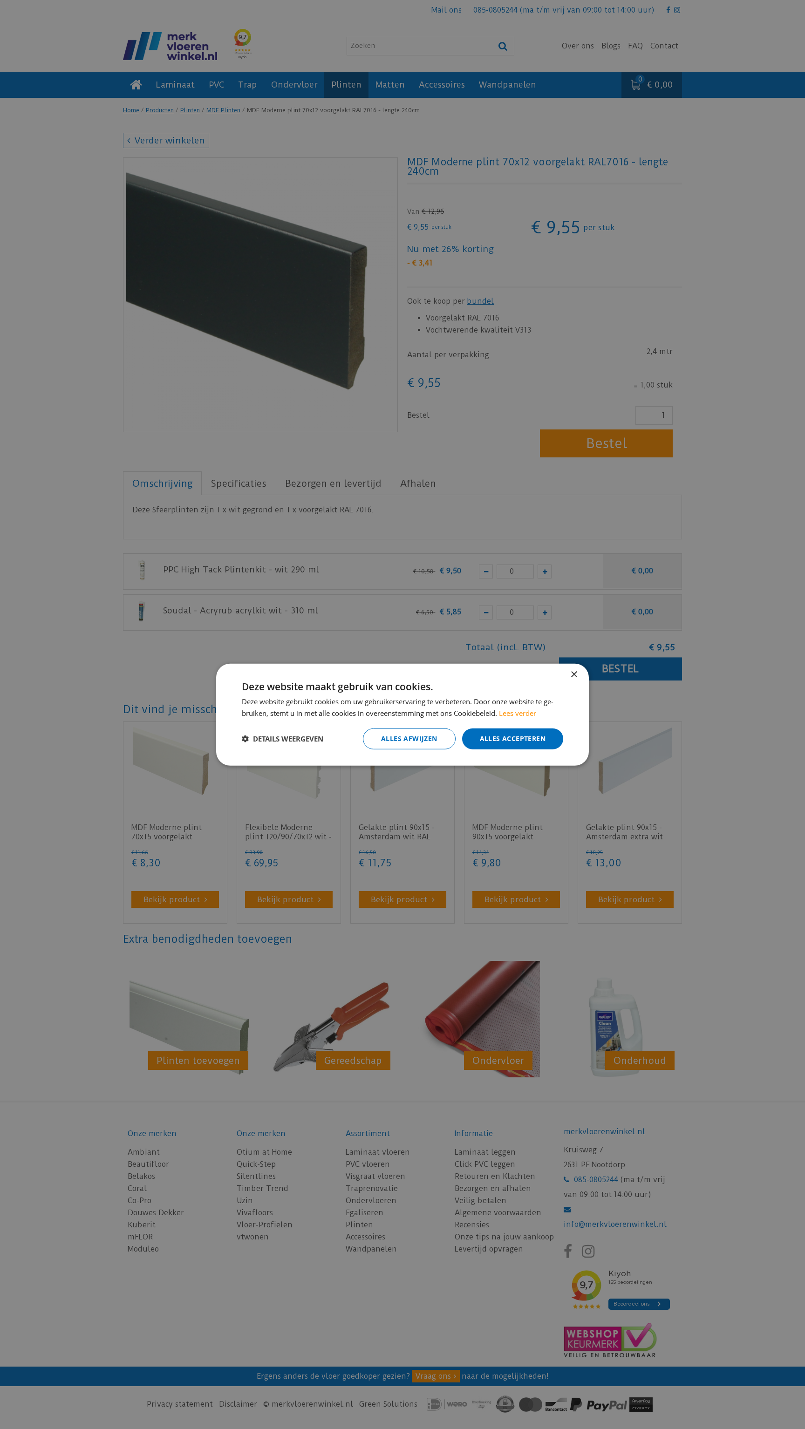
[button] (282, 739)
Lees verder (517, 713)
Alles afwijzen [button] (409, 738)
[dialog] (402, 715)
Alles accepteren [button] (513, 738)
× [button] (573, 674)
